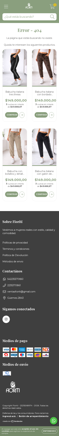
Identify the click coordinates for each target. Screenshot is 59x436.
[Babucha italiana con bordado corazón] (51, 115)
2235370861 (14, 285)
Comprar (12, 115)
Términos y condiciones (15, 248)
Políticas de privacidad (15, 242)
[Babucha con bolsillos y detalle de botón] (22, 194)
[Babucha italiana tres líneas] (22, 115)
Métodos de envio (12, 261)
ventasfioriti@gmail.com (21, 291)
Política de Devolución (15, 255)
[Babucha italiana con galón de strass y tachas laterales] (51, 194)
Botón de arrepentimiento (34, 416)
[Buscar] (52, 17)
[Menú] (6, 7)
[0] (52, 7)
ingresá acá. (9, 416)
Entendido (49, 431)
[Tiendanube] (12, 421)
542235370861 (15, 279)
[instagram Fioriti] (6, 319)
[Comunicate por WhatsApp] (53, 420)
